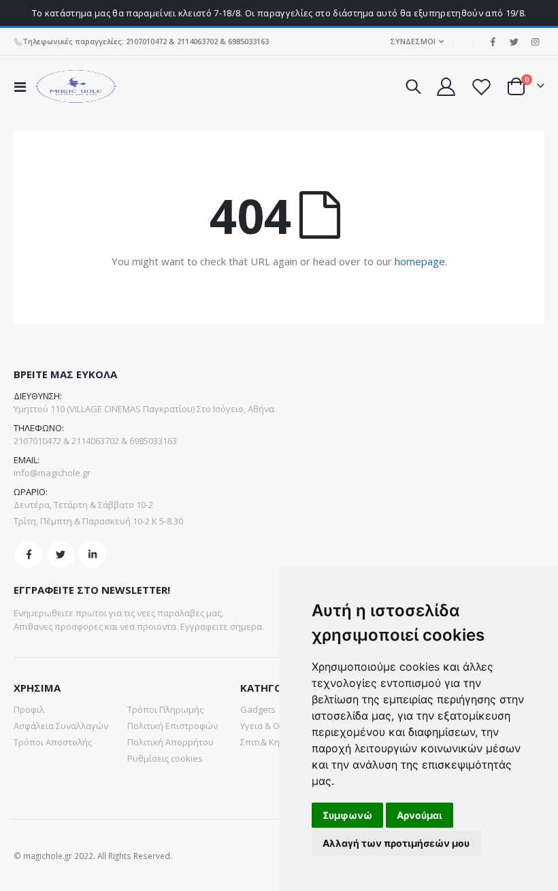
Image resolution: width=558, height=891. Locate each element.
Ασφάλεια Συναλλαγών (61, 726)
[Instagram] (535, 41)
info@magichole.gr (52, 473)
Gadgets (258, 709)
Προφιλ (29, 709)
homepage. (421, 261)
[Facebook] (493, 41)
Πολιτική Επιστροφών (172, 726)
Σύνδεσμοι (413, 41)
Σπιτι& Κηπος (267, 742)
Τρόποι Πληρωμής (165, 709)
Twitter (60, 554)
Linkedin (92, 554)
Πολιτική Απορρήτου (170, 742)
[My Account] (445, 87)
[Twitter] (514, 41)
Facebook (28, 554)
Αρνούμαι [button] (419, 815)
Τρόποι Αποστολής (53, 742)
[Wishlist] (481, 87)
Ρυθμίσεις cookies (165, 758)
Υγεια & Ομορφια (275, 726)
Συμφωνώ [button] (347, 815)
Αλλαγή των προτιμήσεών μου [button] (396, 843)
